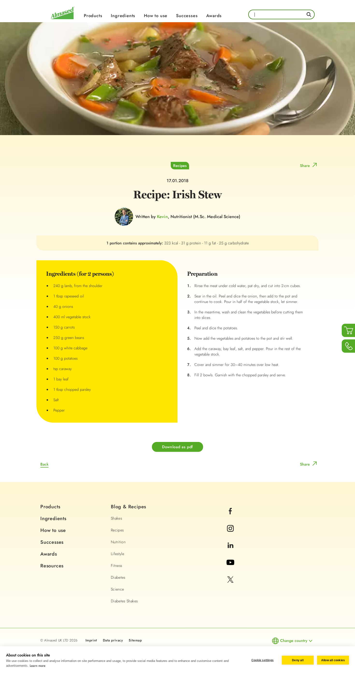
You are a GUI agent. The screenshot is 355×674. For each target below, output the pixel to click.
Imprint (91, 640)
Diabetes (118, 577)
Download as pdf (177, 447)
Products (93, 16)
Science (117, 589)
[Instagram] (230, 534)
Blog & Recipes (128, 506)
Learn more (37, 665)
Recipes (180, 165)
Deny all (298, 660)
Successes (187, 16)
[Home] (63, 20)
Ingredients (123, 16)
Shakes (116, 518)
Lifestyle (117, 554)
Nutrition (118, 542)
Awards (214, 16)
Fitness (116, 565)
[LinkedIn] (230, 552)
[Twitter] (230, 586)
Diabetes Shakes (124, 601)
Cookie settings (262, 660)
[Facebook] (230, 517)
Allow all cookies (333, 660)
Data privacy (113, 640)
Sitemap (135, 640)
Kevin (162, 216)
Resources (52, 565)
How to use (155, 16)
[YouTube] (230, 569)
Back (44, 464)
